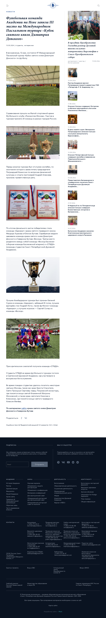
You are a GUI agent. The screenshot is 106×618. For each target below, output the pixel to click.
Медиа (56, 496)
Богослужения (59, 483)
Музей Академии (12, 494)
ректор (82, 61)
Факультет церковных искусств (88, 488)
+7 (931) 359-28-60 (70, 536)
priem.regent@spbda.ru (53, 539)
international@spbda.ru (71, 546)
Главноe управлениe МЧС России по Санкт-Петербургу (87, 584)
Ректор (8, 486)
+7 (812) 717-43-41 (88, 526)
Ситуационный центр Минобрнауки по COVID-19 (59, 570)
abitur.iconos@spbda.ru (72, 538)
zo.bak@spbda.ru (87, 536)
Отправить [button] (39, 464)
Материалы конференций (36, 493)
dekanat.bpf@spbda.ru (90, 527)
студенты (19, 45)
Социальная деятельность (63, 489)
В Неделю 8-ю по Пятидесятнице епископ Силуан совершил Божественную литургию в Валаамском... (81, 208)
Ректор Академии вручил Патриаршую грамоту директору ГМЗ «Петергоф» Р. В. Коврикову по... (83, 85)
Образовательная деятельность (65, 486)
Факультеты (10, 491)
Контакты (10, 522)
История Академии (13, 483)
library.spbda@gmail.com (63, 555)
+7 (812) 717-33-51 (33, 524)
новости (10, 12)
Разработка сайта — (53, 612)
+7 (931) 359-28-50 (33, 534)
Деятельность (60, 479)
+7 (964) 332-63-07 (51, 545)
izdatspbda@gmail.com (35, 553)
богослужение (73, 63)
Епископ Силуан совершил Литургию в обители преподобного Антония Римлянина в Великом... (83, 108)
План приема (85, 499)
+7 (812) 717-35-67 (60, 553)
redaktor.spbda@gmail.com (91, 545)
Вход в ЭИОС (84, 568)
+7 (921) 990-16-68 (88, 534)
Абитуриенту (86, 479)
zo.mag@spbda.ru (33, 548)
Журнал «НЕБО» (59, 503)
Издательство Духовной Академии (62, 499)
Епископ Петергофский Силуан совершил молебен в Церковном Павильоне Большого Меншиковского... (81, 158)
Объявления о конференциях (37, 490)
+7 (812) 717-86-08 (70, 526)
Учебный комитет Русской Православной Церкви (14, 585)
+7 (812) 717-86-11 (69, 545)
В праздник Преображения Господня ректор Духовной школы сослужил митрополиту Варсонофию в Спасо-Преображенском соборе (83, 50)
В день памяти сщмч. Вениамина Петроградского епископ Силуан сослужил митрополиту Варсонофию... (81, 132)
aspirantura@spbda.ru (52, 546)
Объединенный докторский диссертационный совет (37, 499)
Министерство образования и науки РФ (37, 584)
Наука (29, 479)
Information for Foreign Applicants (89, 495)
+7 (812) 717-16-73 (51, 524)
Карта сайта (53, 605)
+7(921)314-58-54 (87, 557)
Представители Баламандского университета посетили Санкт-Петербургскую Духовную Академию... (81, 183)
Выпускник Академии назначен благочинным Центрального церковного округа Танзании (81, 233)
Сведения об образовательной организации (12, 501)
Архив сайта (10, 497)
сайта (23, 408)
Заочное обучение (87, 492)
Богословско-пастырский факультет (90, 484)
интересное (29, 45)
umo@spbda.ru (69, 527)
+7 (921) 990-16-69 (33, 546)
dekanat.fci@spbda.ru (34, 536)
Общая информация (88, 502)
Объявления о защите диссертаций (35, 486)
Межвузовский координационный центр (63, 492)
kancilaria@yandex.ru (34, 526)
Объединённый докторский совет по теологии (37, 503)
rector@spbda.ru (51, 526)
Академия (10, 479)
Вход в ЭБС (31, 568)
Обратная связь (11, 505)
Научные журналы (33, 483)
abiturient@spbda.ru (89, 558)
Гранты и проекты (12, 568)
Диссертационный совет (36, 496)
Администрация (11, 489)
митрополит (72, 61)
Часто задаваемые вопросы (12, 509)
